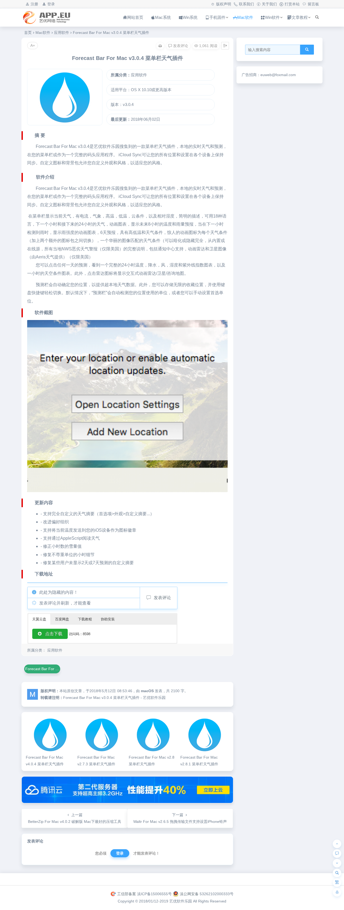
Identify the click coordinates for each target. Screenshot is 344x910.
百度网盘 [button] (62, 619)
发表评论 (162, 597)
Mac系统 (163, 17)
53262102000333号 (217, 894)
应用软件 (61, 32)
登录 (51, 4)
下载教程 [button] (85, 619)
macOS (147, 691)
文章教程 (300, 17)
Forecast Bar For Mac (56, 146)
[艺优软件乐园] (52, 22)
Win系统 (190, 17)
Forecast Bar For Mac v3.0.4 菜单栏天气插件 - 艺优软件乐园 (114, 697)
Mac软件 (245, 17)
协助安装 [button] (108, 619)
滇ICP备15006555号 (154, 894)
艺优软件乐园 (180, 901)
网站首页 (135, 17)
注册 (34, 4)
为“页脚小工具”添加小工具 (172, 879)
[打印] (160, 45)
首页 (28, 32)
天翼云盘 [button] (39, 619)
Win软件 (272, 17)
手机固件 (217, 17)
